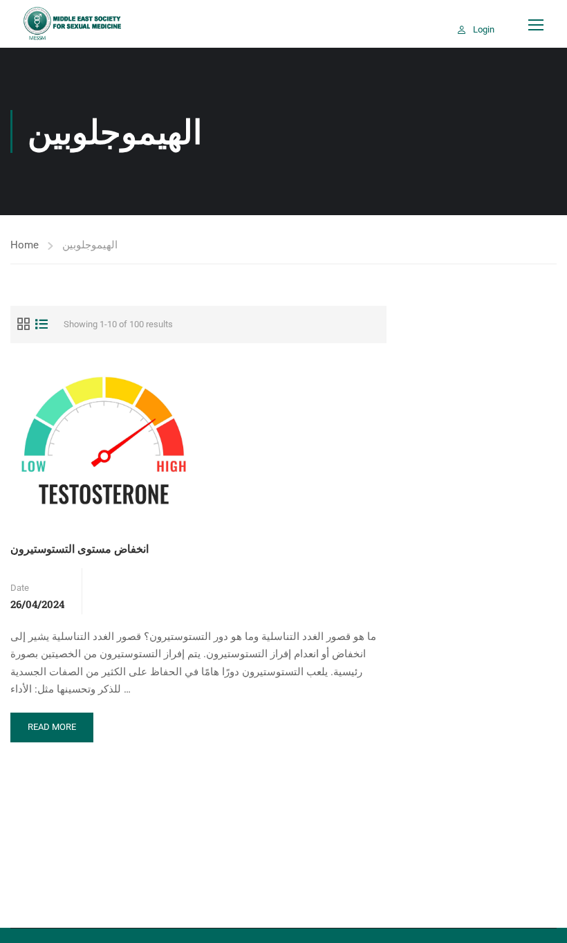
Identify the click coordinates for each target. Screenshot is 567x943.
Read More (53, 731)
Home (24, 245)
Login (483, 29)
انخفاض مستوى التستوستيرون (79, 548)
